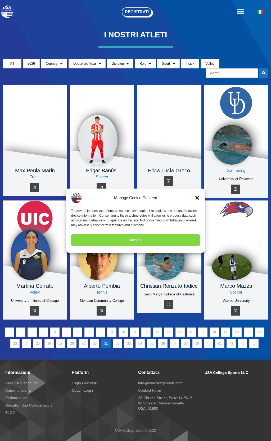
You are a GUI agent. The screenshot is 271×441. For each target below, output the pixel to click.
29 (83, 344)
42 (231, 344)
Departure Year (84, 64)
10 (123, 332)
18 (214, 332)
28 (72, 344)
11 (134, 332)
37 (174, 344)
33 (129, 344)
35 (151, 344)
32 (117, 344)
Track (190, 64)
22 (259, 332)
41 (220, 344)
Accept (135, 240)
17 (203, 332)
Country (52, 64)
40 (208, 344)
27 (60, 344)
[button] (197, 197)
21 (248, 332)
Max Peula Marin (35, 170)
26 (49, 344)
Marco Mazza (236, 286)
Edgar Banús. (102, 170)
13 (157, 332)
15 (180, 332)
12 (146, 332)
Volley (210, 64)
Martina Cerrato (34, 286)
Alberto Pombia (102, 286)
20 (237, 332)
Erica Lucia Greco (169, 170)
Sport (166, 64)
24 (26, 344)
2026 (31, 64)
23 (15, 344)
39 (197, 344)
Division (118, 64)
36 (163, 344)
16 (191, 332)
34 (140, 344)
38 (186, 344)
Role (142, 64)
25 (38, 344)
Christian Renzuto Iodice (169, 286)
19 (225, 332)
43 (243, 344)
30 (95, 344)
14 (168, 332)
